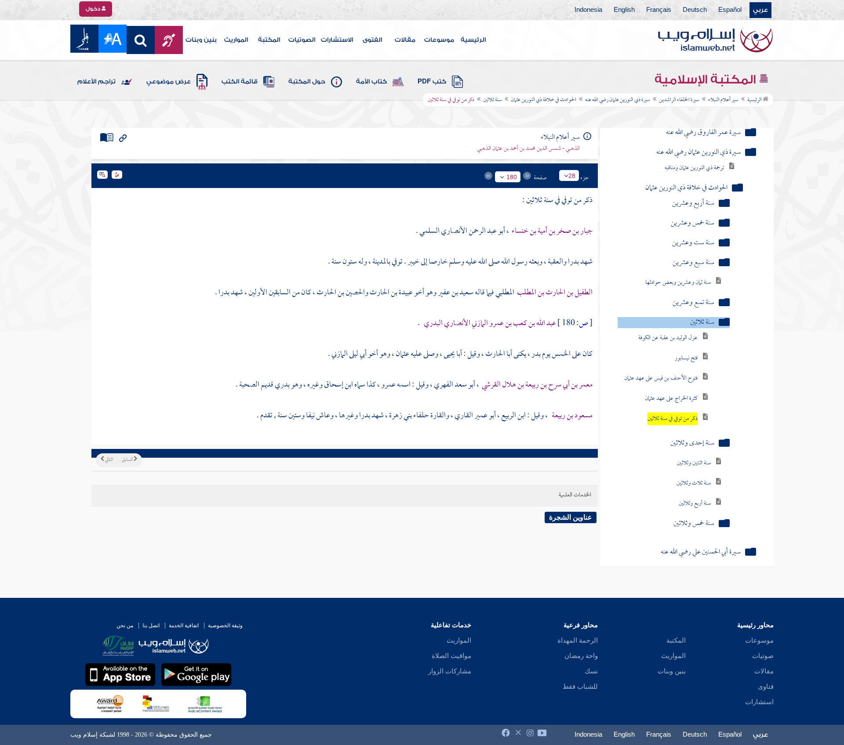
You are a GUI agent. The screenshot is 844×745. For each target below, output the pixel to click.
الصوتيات (301, 39)
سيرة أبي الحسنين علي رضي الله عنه (701, 552)
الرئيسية (473, 39)
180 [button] (511, 177)
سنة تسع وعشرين (693, 302)
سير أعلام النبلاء (723, 100)
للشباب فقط (580, 686)
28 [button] (571, 175)
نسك (591, 671)
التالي (108, 460)
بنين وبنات (201, 39)
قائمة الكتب (240, 81)
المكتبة (269, 39)
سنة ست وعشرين (693, 243)
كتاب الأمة (371, 81)
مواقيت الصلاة (451, 655)
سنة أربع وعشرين (693, 203)
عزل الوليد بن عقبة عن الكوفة (668, 338)
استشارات (759, 701)
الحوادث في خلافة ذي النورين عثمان (543, 100)
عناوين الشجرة (570, 517)
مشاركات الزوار (449, 671)
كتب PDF (432, 81)
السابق (128, 460)
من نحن (124, 625)
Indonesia (588, 10)
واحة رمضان (581, 655)
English (624, 10)
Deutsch (695, 10)
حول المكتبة (306, 81)
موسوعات (439, 39)
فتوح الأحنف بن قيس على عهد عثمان (661, 378)
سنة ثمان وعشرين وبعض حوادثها (678, 282)
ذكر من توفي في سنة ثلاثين (673, 418)
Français (658, 10)
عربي (760, 10)
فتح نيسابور (686, 358)
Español (730, 10)
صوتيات (763, 655)
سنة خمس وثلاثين (693, 523)
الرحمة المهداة (577, 640)
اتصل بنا (151, 625)
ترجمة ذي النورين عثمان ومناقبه (694, 168)
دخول (94, 9)
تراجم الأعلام (96, 81)
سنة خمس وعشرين (692, 223)
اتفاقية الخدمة (184, 625)
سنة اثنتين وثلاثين (694, 463)
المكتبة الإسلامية (707, 79)
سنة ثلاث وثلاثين (694, 483)
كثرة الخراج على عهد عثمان (671, 398)
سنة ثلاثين (492, 100)
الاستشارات (337, 39)
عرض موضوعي (168, 81)
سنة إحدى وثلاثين (692, 443)
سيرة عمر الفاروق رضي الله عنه (703, 132)
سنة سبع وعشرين (693, 262)
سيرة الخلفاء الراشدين (679, 100)
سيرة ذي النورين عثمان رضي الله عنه (617, 100)
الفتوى (372, 39)
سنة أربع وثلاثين (695, 503)
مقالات (405, 39)
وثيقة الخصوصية (225, 625)
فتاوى (766, 686)
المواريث (236, 39)
